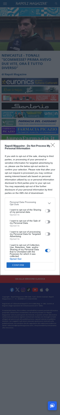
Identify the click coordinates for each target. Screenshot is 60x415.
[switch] (47, 210)
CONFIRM (18, 265)
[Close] (54, 146)
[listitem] (30, 203)
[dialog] (30, 207)
